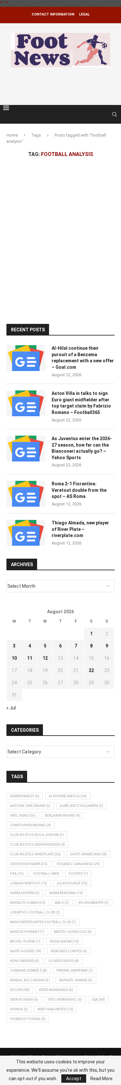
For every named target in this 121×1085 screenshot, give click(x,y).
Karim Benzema (66, 893)
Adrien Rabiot (24, 796)
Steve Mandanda (56, 990)
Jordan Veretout (28, 883)
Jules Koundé (71, 883)
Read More (101, 1078)
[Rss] (105, 114)
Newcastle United (69, 951)
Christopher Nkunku (30, 825)
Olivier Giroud (63, 961)
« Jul (11, 707)
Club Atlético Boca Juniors (37, 835)
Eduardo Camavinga (78, 864)
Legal (84, 14)
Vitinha (19, 1009)
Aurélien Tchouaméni (81, 806)
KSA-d (62, 902)
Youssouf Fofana (27, 1019)
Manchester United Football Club (43, 922)
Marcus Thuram (27, 932)
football (46, 873)
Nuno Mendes (24, 961)
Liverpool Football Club (35, 912)
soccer (20, 990)
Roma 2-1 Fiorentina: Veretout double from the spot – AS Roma (79, 490)
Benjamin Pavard (62, 815)
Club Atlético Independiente (38, 844)
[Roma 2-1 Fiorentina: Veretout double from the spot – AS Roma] (25, 494)
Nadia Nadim (64, 941)
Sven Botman (24, 999)
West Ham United (55, 1009)
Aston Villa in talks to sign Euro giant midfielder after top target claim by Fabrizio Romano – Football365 (81, 403)
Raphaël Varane (76, 980)
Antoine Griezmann (30, 806)
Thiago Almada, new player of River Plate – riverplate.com (80, 529)
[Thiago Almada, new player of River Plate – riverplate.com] (25, 533)
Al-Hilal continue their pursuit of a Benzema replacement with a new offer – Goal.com (83, 358)
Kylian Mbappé (93, 902)
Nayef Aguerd (25, 951)
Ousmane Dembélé (28, 970)
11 (29, 658)
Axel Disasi (22, 815)
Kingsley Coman (27, 902)
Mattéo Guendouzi (73, 932)
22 (91, 670)
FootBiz (78, 873)
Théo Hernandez (64, 999)
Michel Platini (25, 941)
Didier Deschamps (28, 864)
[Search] (114, 114)
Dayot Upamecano (88, 854)
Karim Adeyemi (25, 893)
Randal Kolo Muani (30, 980)
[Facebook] (99, 114)
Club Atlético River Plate (35, 854)
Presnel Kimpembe (74, 970)
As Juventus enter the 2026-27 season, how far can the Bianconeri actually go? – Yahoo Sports (82, 448)
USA (98, 999)
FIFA (17, 873)
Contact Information (53, 14)
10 (14, 658)
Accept (73, 1078)
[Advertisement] (62, 85)
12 (45, 658)
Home (12, 135)
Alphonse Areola (68, 796)
